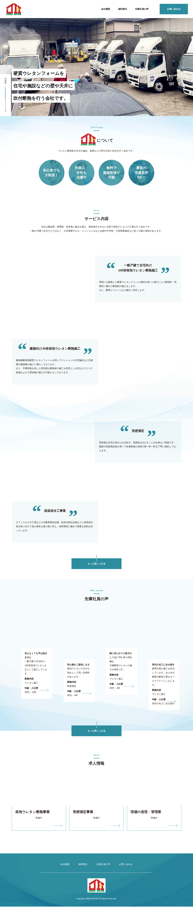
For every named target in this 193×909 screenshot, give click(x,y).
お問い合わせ (174, 9)
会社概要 (105, 9)
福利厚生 (122, 9)
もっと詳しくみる (96, 563)
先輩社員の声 (142, 9)
